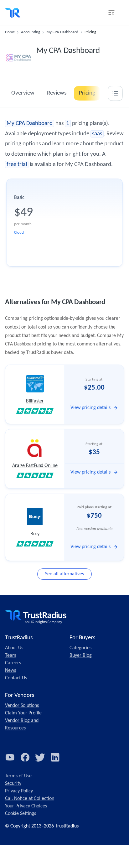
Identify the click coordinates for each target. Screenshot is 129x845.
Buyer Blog (81, 655)
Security (13, 783)
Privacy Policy (19, 791)
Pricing (87, 93)
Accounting (30, 32)
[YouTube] (10, 757)
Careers (13, 663)
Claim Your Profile (23, 713)
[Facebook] (25, 757)
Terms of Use (18, 776)
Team (10, 655)
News (10, 670)
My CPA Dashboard (62, 32)
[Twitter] (40, 757)
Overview (22, 93)
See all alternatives (64, 574)
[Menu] (111, 12)
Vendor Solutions (22, 705)
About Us (14, 648)
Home (10, 32)
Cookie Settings (20, 813)
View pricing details (90, 407)
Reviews (56, 93)
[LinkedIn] (55, 757)
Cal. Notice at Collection (29, 798)
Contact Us (16, 678)
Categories (80, 648)
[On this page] (115, 93)
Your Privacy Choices (26, 806)
